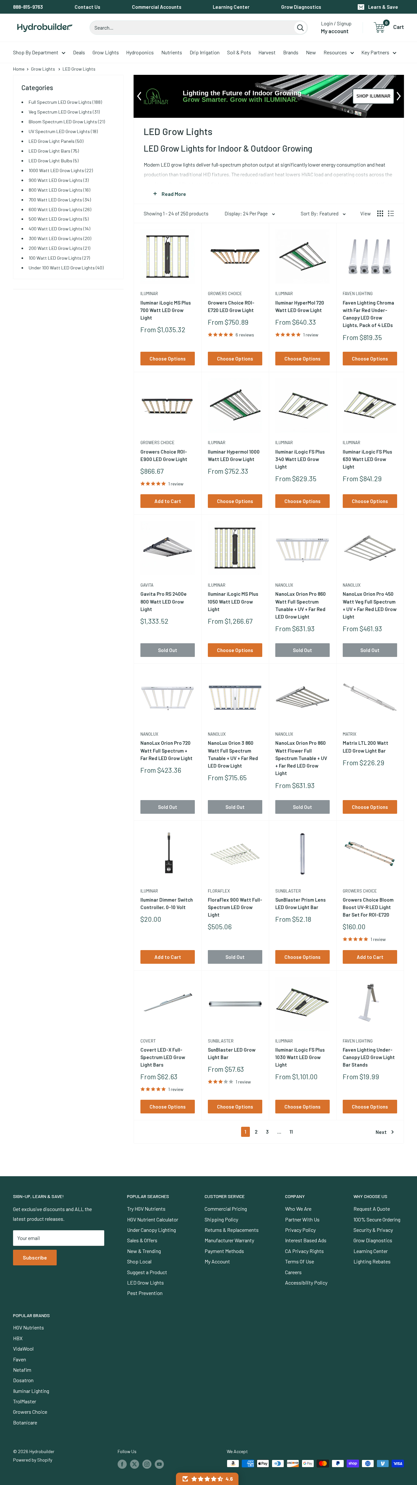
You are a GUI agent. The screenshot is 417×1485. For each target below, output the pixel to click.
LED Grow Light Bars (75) (54, 151)
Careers (293, 1272)
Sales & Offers (142, 1240)
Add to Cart (167, 501)
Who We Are (298, 1209)
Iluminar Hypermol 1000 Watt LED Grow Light (234, 455)
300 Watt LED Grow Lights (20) (60, 238)
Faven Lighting (358, 293)
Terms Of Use (299, 1261)
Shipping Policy (221, 1219)
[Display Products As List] (391, 213)
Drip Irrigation (205, 52)
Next (381, 1132)
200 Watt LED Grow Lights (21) (59, 248)
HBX (17, 1338)
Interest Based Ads (305, 1240)
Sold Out (167, 650)
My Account (217, 1261)
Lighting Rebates (372, 1261)
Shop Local (139, 1261)
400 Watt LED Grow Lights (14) (59, 228)
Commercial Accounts (156, 7)
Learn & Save (383, 7)
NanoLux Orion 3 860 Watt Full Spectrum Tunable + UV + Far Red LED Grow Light (233, 754)
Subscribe (35, 1257)
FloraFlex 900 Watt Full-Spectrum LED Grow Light (235, 907)
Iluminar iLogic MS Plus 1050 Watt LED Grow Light (233, 601)
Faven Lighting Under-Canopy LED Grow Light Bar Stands (369, 1057)
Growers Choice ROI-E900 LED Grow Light (163, 455)
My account (335, 31)
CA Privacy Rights (304, 1251)
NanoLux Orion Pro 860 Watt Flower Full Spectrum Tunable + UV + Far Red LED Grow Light (301, 758)
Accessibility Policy (306, 1282)
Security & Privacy (373, 1230)
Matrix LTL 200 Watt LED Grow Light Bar (365, 746)
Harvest (267, 52)
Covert (148, 1040)
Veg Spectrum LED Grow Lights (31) (64, 112)
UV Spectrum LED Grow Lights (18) (63, 131)
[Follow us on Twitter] (134, 1464)
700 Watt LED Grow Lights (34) (60, 199)
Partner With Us (302, 1219)
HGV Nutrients (28, 1327)
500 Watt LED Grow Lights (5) (59, 219)
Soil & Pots (239, 52)
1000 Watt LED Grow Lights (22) (61, 170)
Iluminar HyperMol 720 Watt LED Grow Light (299, 306)
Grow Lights (106, 52)
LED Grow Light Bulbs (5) (54, 160)
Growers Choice (225, 293)
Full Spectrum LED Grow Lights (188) (65, 102)
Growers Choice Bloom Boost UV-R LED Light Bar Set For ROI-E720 (368, 907)
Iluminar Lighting (31, 1391)
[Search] (300, 27)
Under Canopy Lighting (151, 1230)
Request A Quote (371, 1209)
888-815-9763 (28, 7)
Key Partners (375, 52)
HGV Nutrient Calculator (152, 1219)
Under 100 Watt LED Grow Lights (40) (66, 267)
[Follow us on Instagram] (146, 1464)
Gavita (146, 585)
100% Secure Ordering (376, 1219)
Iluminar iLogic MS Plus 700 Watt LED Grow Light (165, 310)
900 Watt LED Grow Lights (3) (59, 180)
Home (18, 69)
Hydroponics (140, 52)
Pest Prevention (145, 1293)
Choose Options (168, 358)
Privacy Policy (300, 1230)
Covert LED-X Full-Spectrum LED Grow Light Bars (162, 1057)
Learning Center (231, 7)
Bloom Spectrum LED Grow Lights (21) (67, 121)
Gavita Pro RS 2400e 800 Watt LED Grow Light (163, 601)
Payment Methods (224, 1251)
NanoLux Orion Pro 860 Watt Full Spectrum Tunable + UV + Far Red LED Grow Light (300, 605)
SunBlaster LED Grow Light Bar (231, 1053)
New (311, 52)
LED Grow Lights (145, 1282)
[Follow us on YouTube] (159, 1464)
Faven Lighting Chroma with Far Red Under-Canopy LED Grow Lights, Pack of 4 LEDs (368, 314)
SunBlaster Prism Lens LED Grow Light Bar (300, 903)
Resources (335, 52)
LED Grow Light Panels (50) (56, 141)
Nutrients (171, 52)
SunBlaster (288, 890)
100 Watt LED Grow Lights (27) (59, 258)
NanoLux (284, 585)
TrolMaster (24, 1401)
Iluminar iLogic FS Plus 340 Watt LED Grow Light (300, 459)
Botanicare (25, 1422)
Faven (19, 1359)
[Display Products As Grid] (380, 213)
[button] (207, 1479)
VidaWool (23, 1348)
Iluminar (149, 293)
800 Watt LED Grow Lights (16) (59, 190)
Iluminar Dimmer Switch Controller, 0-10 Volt (166, 903)
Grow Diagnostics (301, 7)
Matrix (349, 734)
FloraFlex (219, 890)
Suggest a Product (147, 1272)
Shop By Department (35, 52)
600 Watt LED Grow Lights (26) (60, 209)
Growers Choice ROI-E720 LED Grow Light (231, 306)
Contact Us (87, 7)
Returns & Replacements (232, 1230)
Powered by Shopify (32, 1460)
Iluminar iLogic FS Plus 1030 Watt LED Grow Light (300, 1057)
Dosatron (23, 1380)
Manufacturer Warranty (229, 1240)
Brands (290, 52)
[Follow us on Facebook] (122, 1464)
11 (291, 1132)
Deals (79, 52)
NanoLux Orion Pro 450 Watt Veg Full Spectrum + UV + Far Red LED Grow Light (369, 605)
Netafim (22, 1370)
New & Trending (144, 1251)
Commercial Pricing (226, 1209)
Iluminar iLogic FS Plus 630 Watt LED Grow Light (367, 459)
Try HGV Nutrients (146, 1209)
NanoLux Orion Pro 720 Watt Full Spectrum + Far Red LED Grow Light (166, 750)
